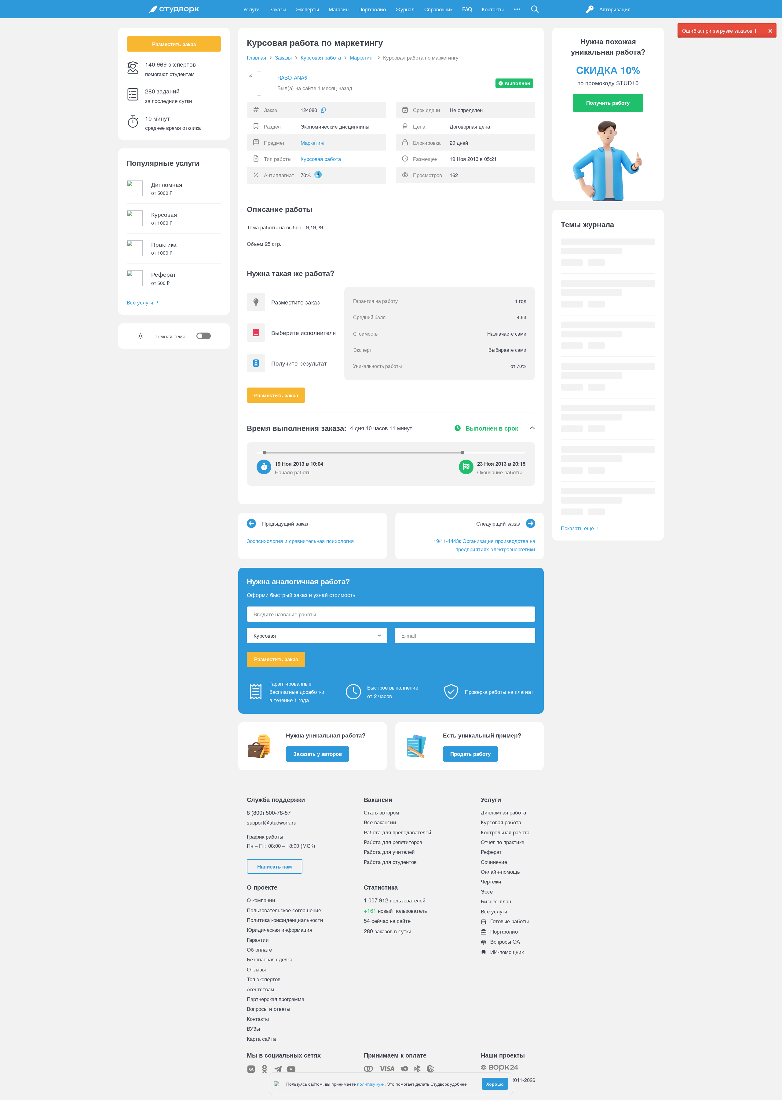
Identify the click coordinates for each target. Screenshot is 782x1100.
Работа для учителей (389, 851)
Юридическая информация (279, 929)
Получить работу (608, 102)
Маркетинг (313, 142)
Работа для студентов (390, 861)
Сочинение (494, 861)
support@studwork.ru (271, 822)
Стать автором (381, 812)
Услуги (251, 9)
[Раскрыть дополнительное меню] (517, 9)
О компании (261, 900)
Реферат (491, 851)
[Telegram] (278, 1069)
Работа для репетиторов (393, 842)
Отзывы (256, 969)
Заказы (277, 9)
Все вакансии (380, 822)
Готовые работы (509, 921)
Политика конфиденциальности (285, 919)
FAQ (467, 9)
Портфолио (372, 9)
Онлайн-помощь (500, 871)
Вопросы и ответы (268, 1008)
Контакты (493, 9)
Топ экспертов (263, 979)
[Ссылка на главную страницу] (174, 9)
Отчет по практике (502, 842)
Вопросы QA (504, 941)
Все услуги (140, 302)
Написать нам (274, 866)
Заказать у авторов (317, 753)
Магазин (339, 9)
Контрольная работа (505, 832)
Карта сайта (261, 1038)
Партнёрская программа (275, 999)
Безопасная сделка (269, 959)
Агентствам (260, 989)
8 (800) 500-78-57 (269, 812)
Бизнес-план (496, 901)
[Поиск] (535, 9)
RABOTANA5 (292, 77)
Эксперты (307, 9)
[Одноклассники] (264, 1069)
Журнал (405, 9)
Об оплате (259, 949)
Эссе (487, 891)
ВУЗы (253, 1028)
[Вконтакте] (251, 1069)
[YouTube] (291, 1069)
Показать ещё (577, 528)
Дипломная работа (503, 812)
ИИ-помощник (506, 952)
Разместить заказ (174, 44)
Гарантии (258, 939)
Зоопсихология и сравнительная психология (300, 541)
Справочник (438, 9)
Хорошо (495, 1084)
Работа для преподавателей (397, 832)
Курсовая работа (321, 158)
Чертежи (491, 881)
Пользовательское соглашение (284, 910)
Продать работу (470, 753)
